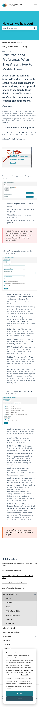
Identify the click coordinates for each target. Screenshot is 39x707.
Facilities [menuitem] (9, 603)
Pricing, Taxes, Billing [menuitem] (13, 611)
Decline (19, 699)
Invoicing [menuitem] (6, 641)
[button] (35, 594)
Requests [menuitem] (9, 619)
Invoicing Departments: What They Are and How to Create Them (19, 564)
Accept (19, 693)
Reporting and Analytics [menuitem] (11, 632)
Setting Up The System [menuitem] (11, 594)
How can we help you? (17, 23)
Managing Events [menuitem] (9, 628)
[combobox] (17, 28)
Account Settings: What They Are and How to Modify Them (17, 577)
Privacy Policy (25, 675)
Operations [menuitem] (7, 636)
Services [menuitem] (8, 607)
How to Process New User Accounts (13, 588)
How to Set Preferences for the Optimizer (14, 583)
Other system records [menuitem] (13, 615)
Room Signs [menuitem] (10, 624)
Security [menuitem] (8, 598)
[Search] (35, 28)
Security (24, 47)
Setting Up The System (10, 47)
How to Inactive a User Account (11, 570)
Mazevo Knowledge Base (11, 42)
